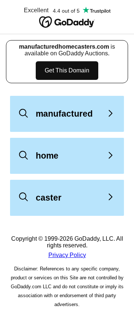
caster (48, 197)
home (47, 155)
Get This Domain (67, 70)
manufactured (64, 113)
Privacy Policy (67, 255)
